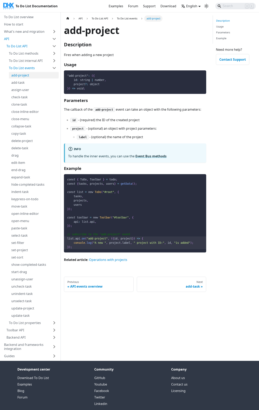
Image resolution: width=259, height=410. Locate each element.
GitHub (99, 378)
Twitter (99, 397)
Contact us (179, 384)
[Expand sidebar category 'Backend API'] (54, 337)
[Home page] (68, 18)
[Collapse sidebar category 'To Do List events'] (54, 68)
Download (168, 6)
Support (149, 6)
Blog (20, 391)
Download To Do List (33, 378)
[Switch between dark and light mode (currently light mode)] (206, 6)
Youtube (100, 384)
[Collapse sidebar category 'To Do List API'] (54, 46)
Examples (116, 6)
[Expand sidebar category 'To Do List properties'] (54, 323)
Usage (220, 26)
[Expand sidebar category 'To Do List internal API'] (54, 60)
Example (221, 38)
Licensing (178, 391)
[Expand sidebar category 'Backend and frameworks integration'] (54, 346)
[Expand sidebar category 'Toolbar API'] (54, 330)
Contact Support (232, 59)
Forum (133, 6)
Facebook (101, 391)
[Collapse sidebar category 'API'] (54, 39)
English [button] (191, 6)
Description (223, 20)
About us (178, 378)
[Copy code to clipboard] (201, 75)
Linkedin (100, 404)
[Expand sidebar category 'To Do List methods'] (54, 53)
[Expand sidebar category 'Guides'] (54, 356)
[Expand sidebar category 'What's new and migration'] (54, 31)
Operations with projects (108, 259)
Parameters (223, 32)
